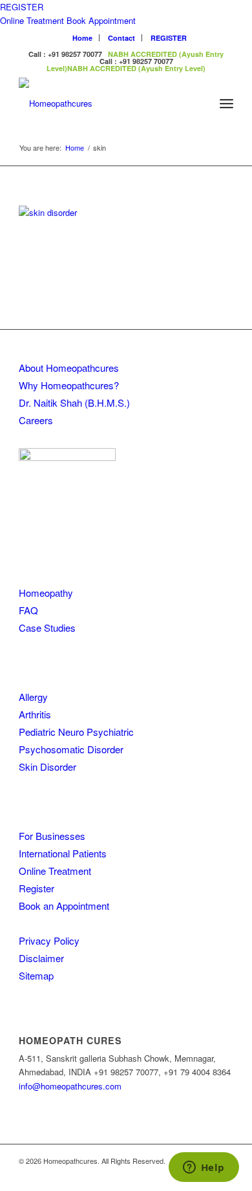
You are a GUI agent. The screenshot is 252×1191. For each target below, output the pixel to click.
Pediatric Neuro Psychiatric (76, 731)
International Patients (63, 853)
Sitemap (36, 975)
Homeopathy (46, 592)
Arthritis (35, 714)
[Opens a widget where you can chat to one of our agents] (203, 1168)
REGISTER (21, 7)
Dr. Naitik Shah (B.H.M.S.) (74, 402)
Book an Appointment (64, 905)
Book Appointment (101, 20)
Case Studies (47, 627)
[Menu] (226, 103)
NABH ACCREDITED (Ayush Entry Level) (136, 68)
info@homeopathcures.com (70, 1086)
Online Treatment (32, 20)
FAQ (28, 610)
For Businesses (52, 835)
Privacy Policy (49, 940)
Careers (36, 420)
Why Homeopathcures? (69, 385)
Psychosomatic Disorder (71, 749)
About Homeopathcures (69, 367)
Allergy (33, 696)
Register (36, 888)
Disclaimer (41, 958)
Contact (121, 38)
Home (82, 38)
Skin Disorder (47, 766)
